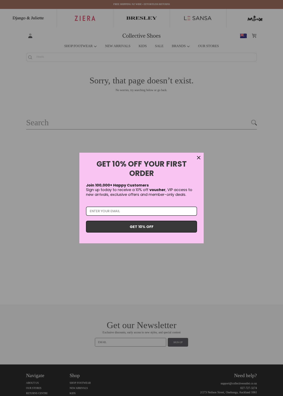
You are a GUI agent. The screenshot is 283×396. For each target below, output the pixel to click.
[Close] (199, 158)
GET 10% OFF (142, 226)
